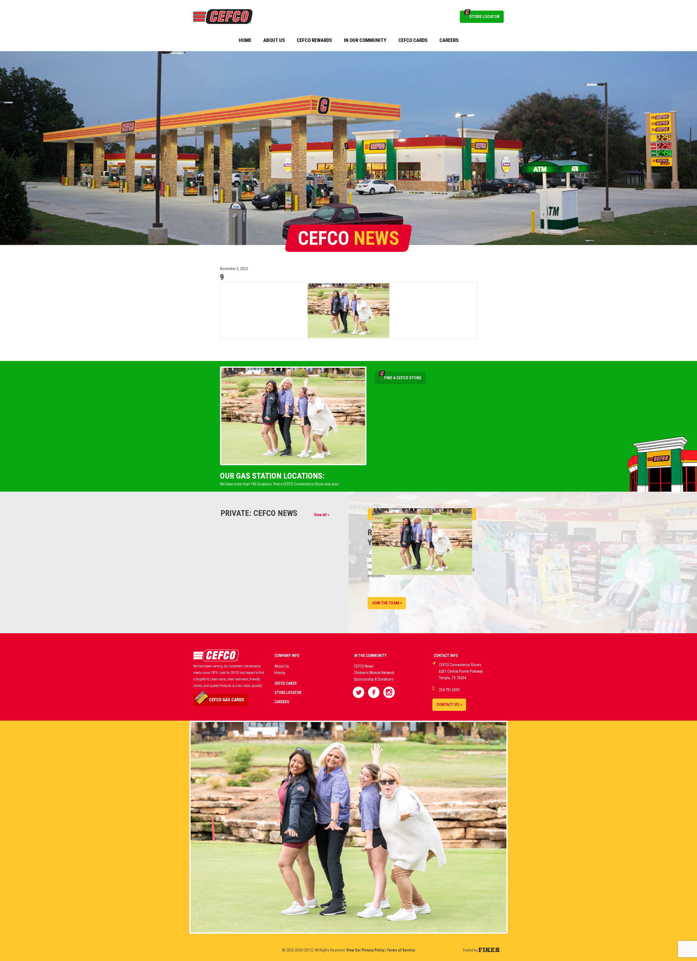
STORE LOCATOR (484, 16)
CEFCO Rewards (314, 40)
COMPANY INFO (286, 655)
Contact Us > (449, 704)
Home (245, 40)
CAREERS (281, 702)
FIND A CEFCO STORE (402, 377)
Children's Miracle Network (374, 673)
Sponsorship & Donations (374, 679)
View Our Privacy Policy (365, 950)
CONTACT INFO (446, 655)
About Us (274, 40)
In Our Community (365, 40)
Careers (448, 40)
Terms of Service (401, 950)
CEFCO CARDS (285, 683)
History (279, 673)
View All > (321, 515)
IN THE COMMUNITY (370, 655)
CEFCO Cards (412, 40)
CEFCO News (364, 666)
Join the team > (387, 603)
